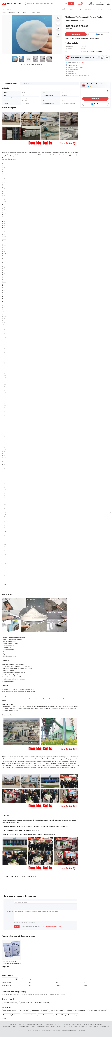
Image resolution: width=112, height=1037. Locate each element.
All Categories (8, 9)
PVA (30, 982)
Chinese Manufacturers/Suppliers (35, 1024)
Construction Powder (29, 1015)
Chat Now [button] (100, 34)
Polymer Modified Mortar (42, 1002)
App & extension (89, 9)
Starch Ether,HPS (6, 985)
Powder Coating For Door (45, 1015)
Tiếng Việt (96, 1026)
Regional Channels (76, 1024)
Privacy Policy (82, 1030)
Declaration (74, 1030)
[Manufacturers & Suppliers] (11, 3)
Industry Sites (67, 1024)
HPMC (57, 985)
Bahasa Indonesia (104, 1026)
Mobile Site (94, 1024)
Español (21, 1026)
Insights (100, 1024)
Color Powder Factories (57, 1010)
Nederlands (59, 1026)
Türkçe (90, 1026)
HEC (57, 982)
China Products (21, 1024)
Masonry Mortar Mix (26, 1002)
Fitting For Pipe (24, 1010)
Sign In (67, 75)
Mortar (38, 12)
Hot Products (13, 1024)
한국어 (70, 1026)
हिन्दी (79, 1026)
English (15, 1026)
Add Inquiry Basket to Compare (32, 65)
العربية (65, 1026)
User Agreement (66, 1030)
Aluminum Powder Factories (39, 1010)
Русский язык (40, 1026)
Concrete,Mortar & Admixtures (28, 12)
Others (85, 985)
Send (16, 926)
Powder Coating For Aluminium (97, 1010)
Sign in (108, 4)
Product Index (86, 1024)
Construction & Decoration (13, 12)
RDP (30, 985)
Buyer (71, 9)
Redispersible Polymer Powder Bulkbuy (66, 1015)
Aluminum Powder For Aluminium (76, 1010)
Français (33, 1026)
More (3, 1018)
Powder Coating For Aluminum (11, 1015)
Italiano (47, 1026)
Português (26, 1026)
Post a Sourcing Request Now (52, 926)
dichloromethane (6, 982)
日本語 (75, 1026)
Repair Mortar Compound (10, 1002)
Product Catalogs (26, 979)
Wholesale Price (58, 1024)
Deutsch (53, 1026)
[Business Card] (107, 91)
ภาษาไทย (84, 1026)
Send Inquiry (76, 34)
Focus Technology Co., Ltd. (44, 1030)
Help (80, 9)
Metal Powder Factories (9, 1010)
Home (3, 12)
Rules (109, 9)
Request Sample (94, 38)
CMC (84, 982)
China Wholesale (49, 1024)
